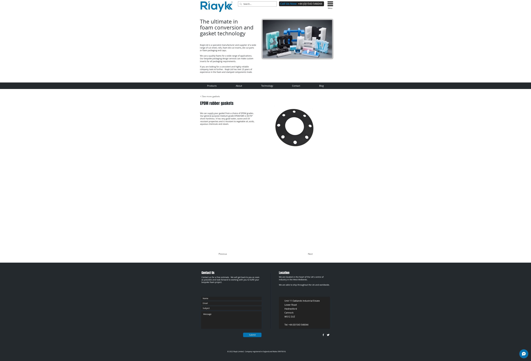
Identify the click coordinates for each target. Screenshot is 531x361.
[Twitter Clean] (328, 334)
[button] (330, 3)
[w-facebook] (323, 334)
